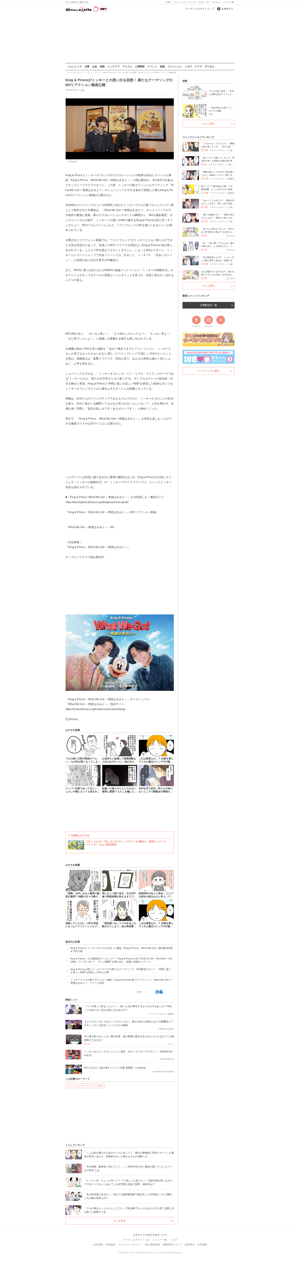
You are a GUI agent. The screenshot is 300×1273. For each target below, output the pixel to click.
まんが (201, 2)
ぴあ (82, 90)
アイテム (127, 66)
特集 (184, 81)
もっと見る (120, 1220)
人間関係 (140, 66)
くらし (175, 2)
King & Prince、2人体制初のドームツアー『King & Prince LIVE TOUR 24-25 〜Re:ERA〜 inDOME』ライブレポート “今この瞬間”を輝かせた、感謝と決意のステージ (121, 960)
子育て (168, 2)
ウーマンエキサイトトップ (199, 8)
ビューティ (192, 2)
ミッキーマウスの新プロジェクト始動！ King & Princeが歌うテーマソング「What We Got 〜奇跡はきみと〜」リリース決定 (121, 981)
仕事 (87, 66)
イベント (152, 66)
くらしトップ (74, 66)
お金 (94, 66)
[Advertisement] (150, 38)
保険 (102, 66)
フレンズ (72, 1085)
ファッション (175, 66)
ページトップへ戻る (208, 370)
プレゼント (216, 2)
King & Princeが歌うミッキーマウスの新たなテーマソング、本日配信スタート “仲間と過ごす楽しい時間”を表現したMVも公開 (120, 971)
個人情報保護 (152, 1244)
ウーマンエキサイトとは (136, 1239)
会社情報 (98, 1244)
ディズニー (87, 1085)
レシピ (183, 2)
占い (208, 2)
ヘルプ (173, 1239)
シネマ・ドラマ (193, 66)
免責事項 (189, 1244)
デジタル (209, 66)
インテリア (113, 66)
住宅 (100, 1085)
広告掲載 (202, 1244)
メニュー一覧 (228, 2)
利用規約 (110, 1244)
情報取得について (172, 1244)
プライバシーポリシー (130, 1244)
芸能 (162, 66)
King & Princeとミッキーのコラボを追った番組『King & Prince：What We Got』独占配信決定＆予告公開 (121, 949)
